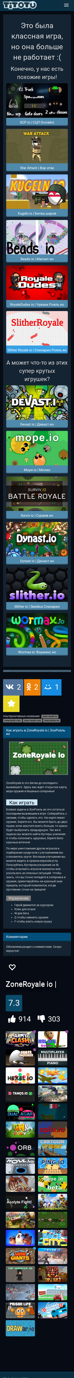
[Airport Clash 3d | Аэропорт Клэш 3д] (20, 1220)
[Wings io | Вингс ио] (52, 1075)
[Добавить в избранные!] (12, 968)
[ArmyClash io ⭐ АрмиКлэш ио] (20, 1039)
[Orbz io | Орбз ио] (20, 1148)
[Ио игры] (20, 5)
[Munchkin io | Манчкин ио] (52, 1202)
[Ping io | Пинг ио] (52, 1166)
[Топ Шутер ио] (20, 1274)
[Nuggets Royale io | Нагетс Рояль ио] (20, 1238)
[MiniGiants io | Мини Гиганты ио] (20, 1256)
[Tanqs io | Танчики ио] (20, 1093)
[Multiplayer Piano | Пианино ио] (52, 1057)
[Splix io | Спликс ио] (52, 1130)
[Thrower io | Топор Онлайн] (52, 1220)
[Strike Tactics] (52, 1093)
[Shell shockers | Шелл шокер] (20, 1057)
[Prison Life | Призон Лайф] (20, 1310)
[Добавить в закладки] (11, 704)
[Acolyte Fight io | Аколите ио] (20, 1202)
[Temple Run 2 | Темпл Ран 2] (52, 1274)
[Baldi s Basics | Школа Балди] (52, 1039)
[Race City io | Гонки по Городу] (52, 1238)
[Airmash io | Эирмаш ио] (52, 1111)
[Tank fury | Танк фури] (20, 1130)
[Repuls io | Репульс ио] (52, 1256)
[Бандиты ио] (52, 1310)
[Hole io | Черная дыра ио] (20, 1166)
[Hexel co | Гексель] (20, 1075)
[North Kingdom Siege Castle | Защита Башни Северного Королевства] (20, 1292)
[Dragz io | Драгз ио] (20, 1184)
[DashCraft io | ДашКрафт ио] (52, 1292)
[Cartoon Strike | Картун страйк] (52, 1148)
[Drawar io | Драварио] (20, 1328)
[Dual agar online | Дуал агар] (20, 1111)
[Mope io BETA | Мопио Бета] (52, 1184)
